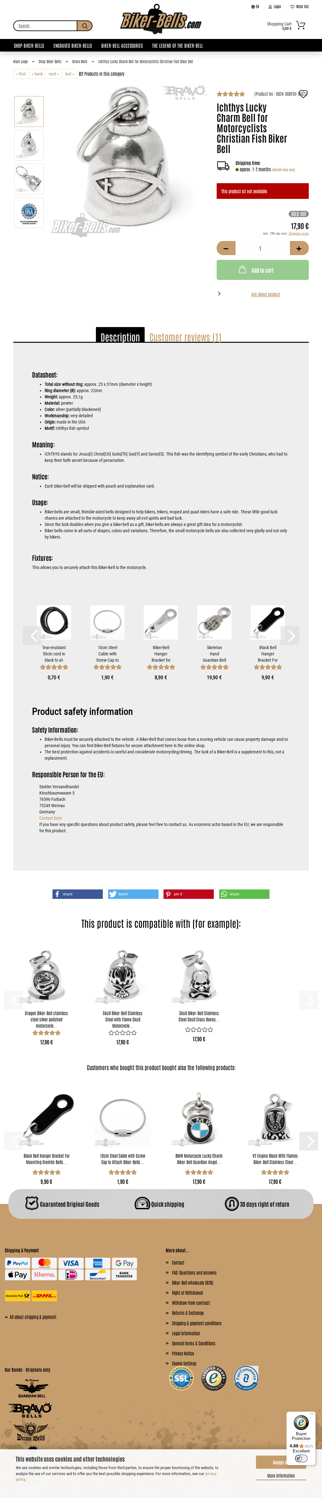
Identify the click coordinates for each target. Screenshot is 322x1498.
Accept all (281, 1462)
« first (21, 73)
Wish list (301, 6)
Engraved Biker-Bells (72, 45)
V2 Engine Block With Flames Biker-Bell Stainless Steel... (275, 1159)
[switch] (301, 1458)
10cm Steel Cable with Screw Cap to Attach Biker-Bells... (107, 653)
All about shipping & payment (30, 1316)
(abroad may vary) (283, 169)
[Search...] (84, 25)
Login (276, 6)
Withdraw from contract (191, 1302)
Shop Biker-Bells (29, 45)
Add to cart (263, 269)
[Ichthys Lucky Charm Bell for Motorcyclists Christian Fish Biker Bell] (128, 161)
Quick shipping (167, 1204)
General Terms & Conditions (193, 1343)
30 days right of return (264, 1204)
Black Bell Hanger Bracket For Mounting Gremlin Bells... (268, 653)
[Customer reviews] (231, 95)
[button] (226, 248)
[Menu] (312, 1415)
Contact (178, 1262)
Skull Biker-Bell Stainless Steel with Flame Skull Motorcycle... (122, 1019)
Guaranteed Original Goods (69, 1204)
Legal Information (186, 1333)
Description (120, 337)
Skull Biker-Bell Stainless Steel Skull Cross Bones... (199, 1016)
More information (281, 1475)
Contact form (50, 818)
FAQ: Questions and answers (194, 1272)
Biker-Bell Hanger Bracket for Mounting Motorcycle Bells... (160, 653)
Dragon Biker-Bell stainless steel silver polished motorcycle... (46, 1019)
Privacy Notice (183, 1353)
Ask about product (265, 294)
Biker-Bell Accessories (122, 45)
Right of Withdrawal (187, 1292)
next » (54, 73)
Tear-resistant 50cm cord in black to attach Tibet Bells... (54, 653)
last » (69, 73)
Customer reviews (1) (185, 337)
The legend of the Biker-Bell (177, 45)
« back (37, 73)
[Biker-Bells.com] (161, 26)
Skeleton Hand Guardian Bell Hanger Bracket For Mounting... (214, 653)
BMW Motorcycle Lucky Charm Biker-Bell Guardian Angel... (199, 1159)
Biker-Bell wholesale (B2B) (192, 1282)
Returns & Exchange (188, 1312)
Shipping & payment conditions (197, 1323)
